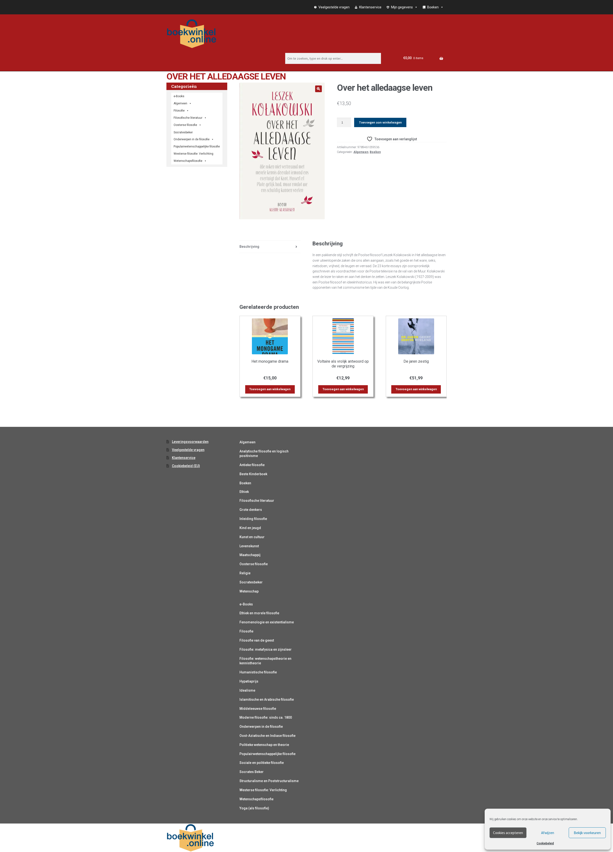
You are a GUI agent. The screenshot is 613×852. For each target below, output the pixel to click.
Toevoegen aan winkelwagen (380, 122)
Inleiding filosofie (253, 519)
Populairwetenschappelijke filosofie (197, 146)
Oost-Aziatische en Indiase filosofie (267, 736)
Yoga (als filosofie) (254, 808)
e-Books (179, 96)
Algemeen (360, 152)
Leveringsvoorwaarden (190, 442)
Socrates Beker (251, 772)
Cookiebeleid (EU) (186, 466)
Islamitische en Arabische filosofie (266, 699)
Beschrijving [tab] (249, 246)
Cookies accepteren (508, 832)
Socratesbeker (251, 582)
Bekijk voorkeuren (587, 832)
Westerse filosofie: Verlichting (193, 153)
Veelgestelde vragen (334, 7)
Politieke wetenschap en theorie (264, 745)
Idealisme (247, 690)
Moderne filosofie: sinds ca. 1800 (265, 717)
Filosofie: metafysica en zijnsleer (265, 649)
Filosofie (179, 110)
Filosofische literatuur (188, 117)
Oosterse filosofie (185, 125)
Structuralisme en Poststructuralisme (269, 781)
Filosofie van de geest (256, 640)
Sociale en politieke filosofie (261, 763)
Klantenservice (370, 7)
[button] (318, 88)
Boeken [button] (433, 7)
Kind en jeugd (250, 528)
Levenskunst (249, 546)
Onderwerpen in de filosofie (192, 139)
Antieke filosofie (252, 465)
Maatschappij (250, 555)
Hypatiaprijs (248, 681)
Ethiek (244, 492)
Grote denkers (250, 510)
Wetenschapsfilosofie (188, 161)
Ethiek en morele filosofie (259, 613)
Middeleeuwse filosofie (257, 709)
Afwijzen (547, 832)
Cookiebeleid (545, 843)
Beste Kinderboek (253, 474)
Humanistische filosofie (258, 672)
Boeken (375, 152)
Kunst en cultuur (252, 537)
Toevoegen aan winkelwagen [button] (269, 389)
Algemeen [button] (180, 103)
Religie (244, 573)
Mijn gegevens (402, 7)
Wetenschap (249, 591)
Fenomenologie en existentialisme (266, 622)
